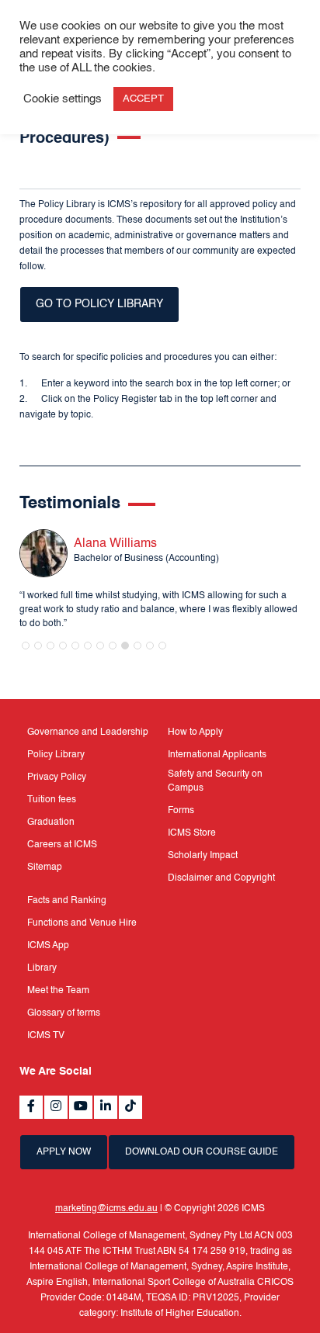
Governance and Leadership (87, 732)
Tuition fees (51, 800)
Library (42, 968)
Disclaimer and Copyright (221, 878)
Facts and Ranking (66, 900)
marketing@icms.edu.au (106, 1209)
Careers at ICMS (62, 845)
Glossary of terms (63, 1013)
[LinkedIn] (105, 1107)
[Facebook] (31, 1107)
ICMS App (48, 945)
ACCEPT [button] (143, 99)
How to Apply (195, 732)
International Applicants (217, 755)
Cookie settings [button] (62, 99)
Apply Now (64, 1152)
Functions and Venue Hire (82, 923)
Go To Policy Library (99, 304)
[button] (26, 645)
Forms (181, 810)
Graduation (51, 822)
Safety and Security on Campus (215, 781)
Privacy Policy (56, 777)
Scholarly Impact (203, 855)
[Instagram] (56, 1107)
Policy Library (56, 755)
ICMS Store (192, 833)
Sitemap (44, 867)
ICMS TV (45, 1035)
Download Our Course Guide (201, 1152)
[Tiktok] (130, 1107)
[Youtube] (80, 1107)
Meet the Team (58, 990)
